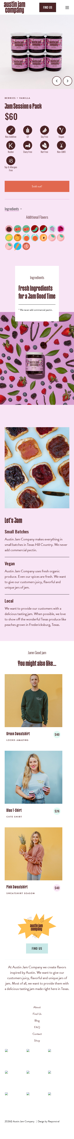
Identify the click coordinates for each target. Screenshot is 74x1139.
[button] (67, 7)
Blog (37, 1020)
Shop (37, 1040)
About (37, 1007)
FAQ (37, 1027)
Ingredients (12, 209)
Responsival (53, 1121)
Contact (37, 1034)
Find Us (37, 1014)
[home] (19, 7)
